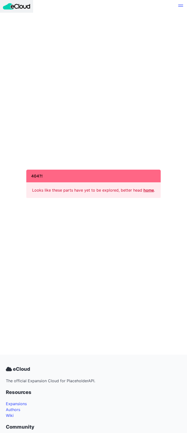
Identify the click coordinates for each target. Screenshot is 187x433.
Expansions (16, 403)
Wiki (10, 415)
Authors (13, 409)
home (148, 190)
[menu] (181, 6)
